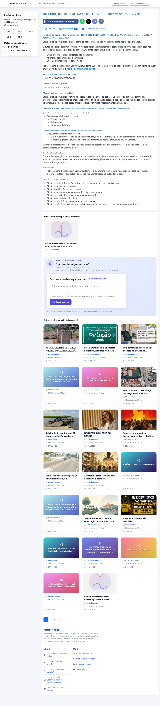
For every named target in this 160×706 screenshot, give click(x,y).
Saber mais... (13, 25)
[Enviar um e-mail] (95, 21)
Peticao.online (18, 3)
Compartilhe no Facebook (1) (62, 21)
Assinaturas (69, 28)
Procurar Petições (47, 3)
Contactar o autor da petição (56, 87)
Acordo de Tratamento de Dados (82, 68)
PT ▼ (34, 3)
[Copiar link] (101, 21)
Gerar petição (62, 302)
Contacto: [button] (61, 3)
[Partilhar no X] (88, 21)
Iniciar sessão (120, 4)
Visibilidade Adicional (94, 28)
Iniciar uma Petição (139, 4)
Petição (51, 28)
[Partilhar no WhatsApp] (82, 21)
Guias (47, 648)
